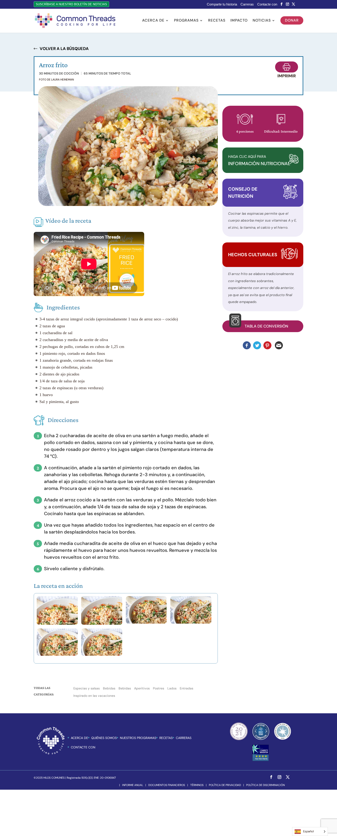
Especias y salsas (86, 688)
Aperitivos (142, 688)
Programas (186, 21)
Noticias (262, 21)
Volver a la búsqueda (64, 48)
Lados (172, 688)
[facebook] (281, 4)
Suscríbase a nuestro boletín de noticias (71, 4)
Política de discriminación (265, 785)
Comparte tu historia (222, 4)
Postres (158, 688)
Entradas (186, 688)
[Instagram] (287, 4)
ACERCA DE (79, 738)
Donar (292, 20)
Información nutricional (259, 160)
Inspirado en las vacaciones (94, 696)
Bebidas (109, 688)
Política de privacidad (225, 785)
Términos (197, 785)
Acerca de (153, 21)
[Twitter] (293, 4)
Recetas (216, 21)
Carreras (247, 4)
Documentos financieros (166, 785)
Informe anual (132, 785)
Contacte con (267, 4)
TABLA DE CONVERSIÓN (266, 326)
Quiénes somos (104, 738)
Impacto (239, 21)
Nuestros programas (138, 738)
